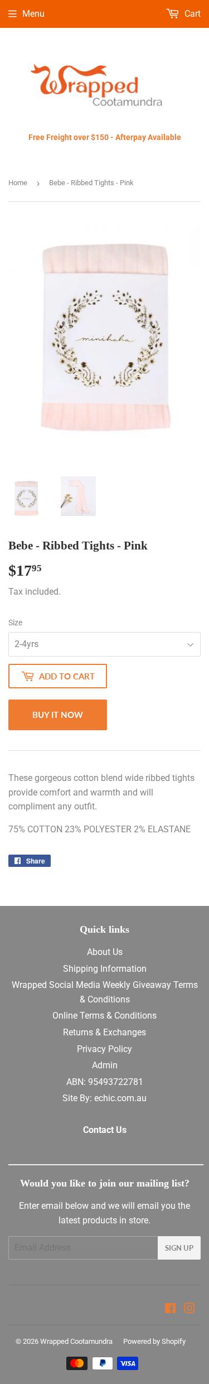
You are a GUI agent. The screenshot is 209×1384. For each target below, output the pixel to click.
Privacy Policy (104, 1049)
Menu (33, 13)
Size (15, 622)
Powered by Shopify (154, 1341)
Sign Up (179, 1247)
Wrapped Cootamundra (76, 1341)
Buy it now (57, 715)
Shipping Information (105, 968)
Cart (191, 13)
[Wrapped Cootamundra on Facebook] (170, 1309)
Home (17, 183)
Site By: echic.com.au (104, 1098)
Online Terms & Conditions (104, 1015)
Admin (105, 1065)
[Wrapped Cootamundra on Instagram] (189, 1309)
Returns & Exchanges (104, 1032)
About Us (105, 952)
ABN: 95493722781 (104, 1082)
